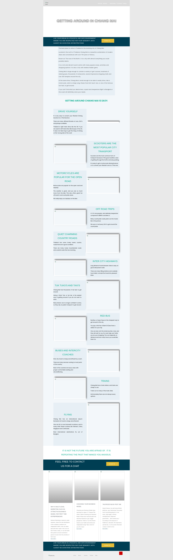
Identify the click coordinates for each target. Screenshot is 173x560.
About (79, 555)
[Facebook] (116, 553)
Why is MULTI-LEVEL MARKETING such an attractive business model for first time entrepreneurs (59, 511)
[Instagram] (121, 553)
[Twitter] (121, 557)
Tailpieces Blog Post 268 (112, 504)
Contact (91, 555)
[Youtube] (125, 553)
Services (85, 555)
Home (74, 555)
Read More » (53, 538)
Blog (96, 555)
